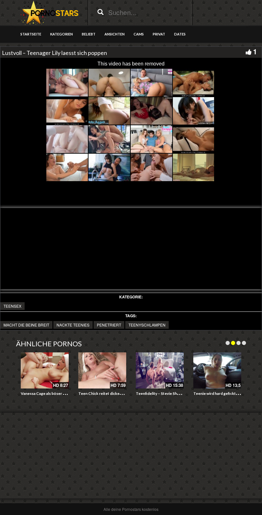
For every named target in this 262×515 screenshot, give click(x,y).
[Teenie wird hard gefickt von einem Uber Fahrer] (217, 370)
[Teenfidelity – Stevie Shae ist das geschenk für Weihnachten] (160, 370)
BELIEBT (89, 34)
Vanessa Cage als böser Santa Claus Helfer (58, 393)
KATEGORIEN (61, 34)
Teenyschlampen (147, 324)
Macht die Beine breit (26, 324)
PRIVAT (159, 34)
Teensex (12, 306)
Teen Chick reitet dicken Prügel (106, 393)
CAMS (139, 34)
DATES (180, 34)
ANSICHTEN (114, 34)
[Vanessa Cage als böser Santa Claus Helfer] (45, 370)
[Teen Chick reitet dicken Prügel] (102, 370)
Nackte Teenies (73, 324)
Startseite (30, 34)
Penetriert (109, 324)
